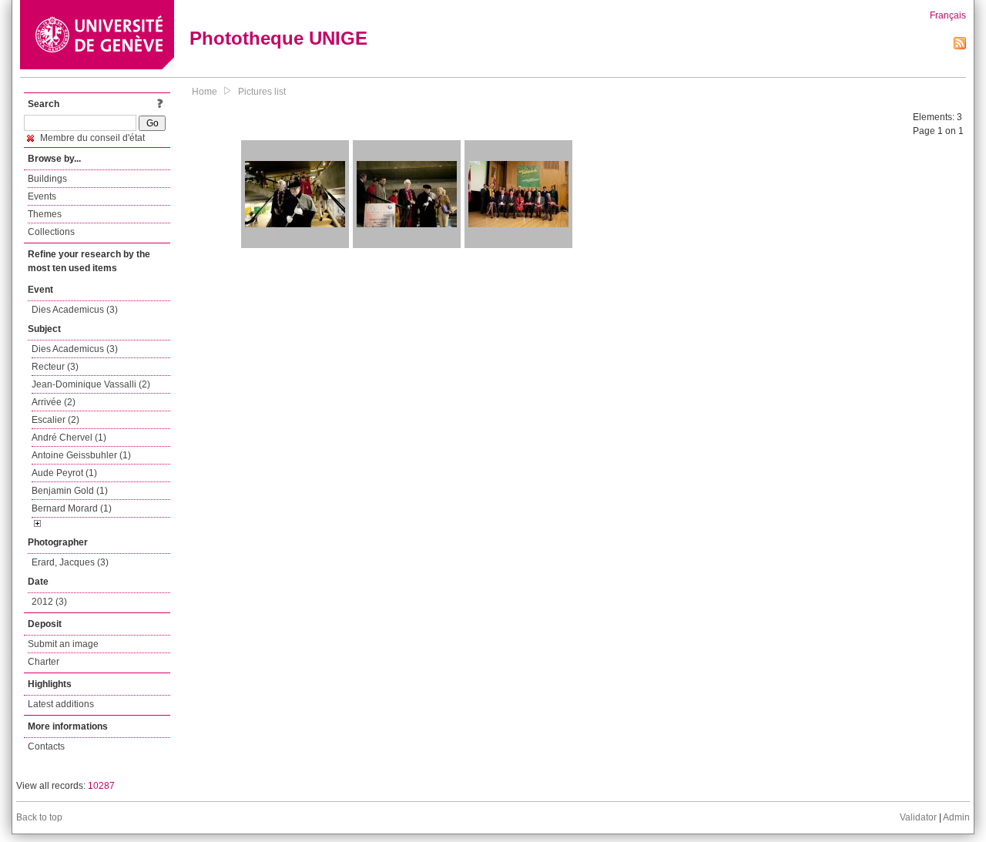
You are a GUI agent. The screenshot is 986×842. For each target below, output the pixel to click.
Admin (956, 817)
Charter (43, 661)
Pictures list (262, 91)
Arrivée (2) (53, 402)
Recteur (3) (55, 366)
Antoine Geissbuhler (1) (81, 455)
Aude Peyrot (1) (64, 473)
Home (204, 91)
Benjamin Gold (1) (70, 490)
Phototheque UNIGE (278, 38)
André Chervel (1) (69, 437)
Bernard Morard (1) (72, 508)
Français (948, 15)
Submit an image (63, 644)
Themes (45, 214)
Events (42, 196)
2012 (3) (49, 601)
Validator (918, 817)
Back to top (39, 817)
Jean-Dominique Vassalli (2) (91, 384)
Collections (51, 231)
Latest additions (61, 704)
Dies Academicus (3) (75, 309)
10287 (101, 785)
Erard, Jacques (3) (70, 562)
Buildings (47, 178)
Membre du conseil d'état (91, 138)
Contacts (46, 746)
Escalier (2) (55, 419)
